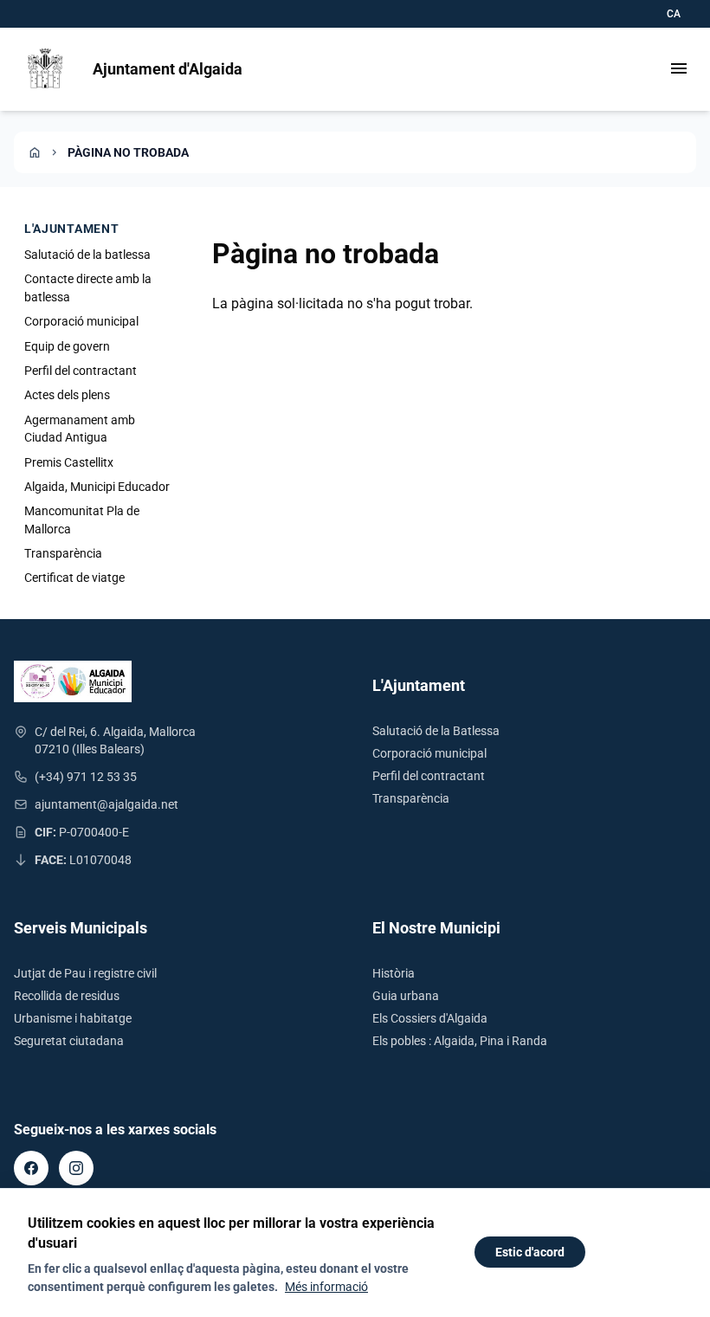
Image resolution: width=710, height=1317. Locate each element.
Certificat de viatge (74, 577)
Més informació (326, 1287)
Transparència (63, 553)
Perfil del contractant (80, 371)
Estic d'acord (530, 1252)
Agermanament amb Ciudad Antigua (79, 428)
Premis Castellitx (68, 462)
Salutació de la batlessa (87, 254)
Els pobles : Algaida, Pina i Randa (459, 1041)
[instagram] (76, 1168)
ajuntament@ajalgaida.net (106, 804)
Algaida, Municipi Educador (97, 487)
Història (393, 973)
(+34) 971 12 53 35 (86, 777)
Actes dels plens (67, 395)
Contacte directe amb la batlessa (88, 287)
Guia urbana (405, 996)
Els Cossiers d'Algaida (429, 1018)
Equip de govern (67, 346)
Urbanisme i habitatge (73, 1018)
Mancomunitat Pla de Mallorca (81, 519)
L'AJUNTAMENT (71, 229)
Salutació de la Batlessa (436, 731)
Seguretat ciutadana (69, 1041)
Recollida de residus (66, 996)
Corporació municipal (81, 321)
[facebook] (31, 1168)
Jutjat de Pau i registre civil (85, 973)
